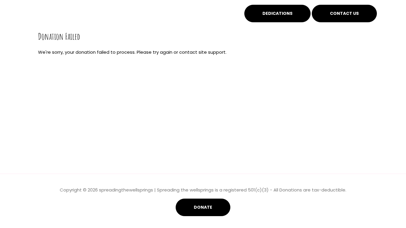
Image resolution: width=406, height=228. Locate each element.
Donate (203, 207)
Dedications (277, 13)
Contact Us (344, 13)
